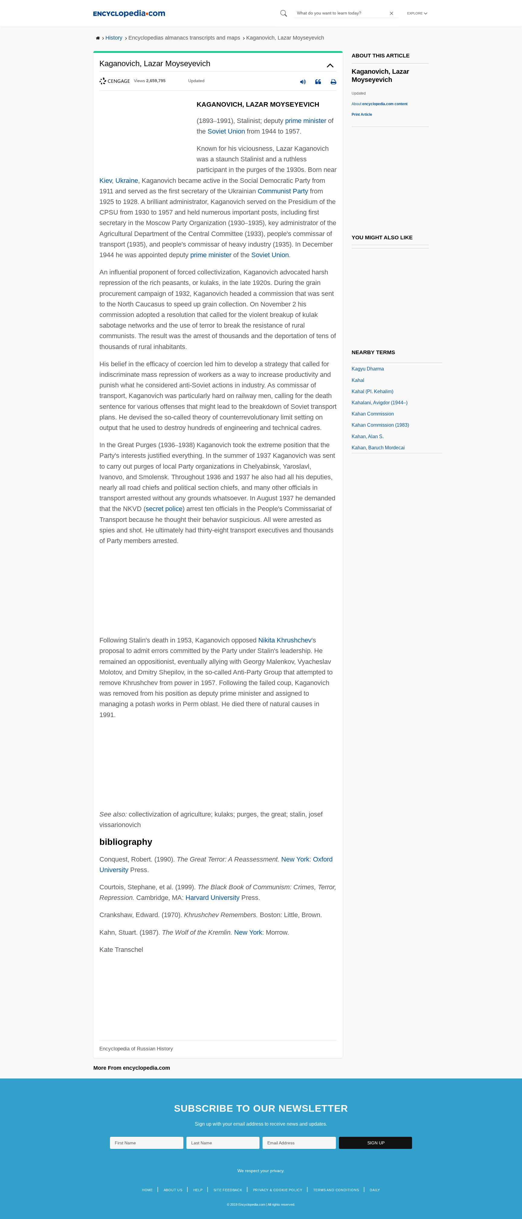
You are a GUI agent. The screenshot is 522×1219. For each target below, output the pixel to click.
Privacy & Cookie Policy (277, 1190)
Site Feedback (228, 1190)
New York (295, 859)
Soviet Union (226, 131)
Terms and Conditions (336, 1190)
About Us (173, 1190)
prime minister (305, 120)
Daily (375, 1190)
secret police (164, 508)
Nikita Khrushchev (284, 640)
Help (198, 1190)
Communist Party (283, 191)
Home (147, 1190)
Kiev (105, 180)
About (380, 104)
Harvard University (212, 897)
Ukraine (126, 180)
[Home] (129, 13)
